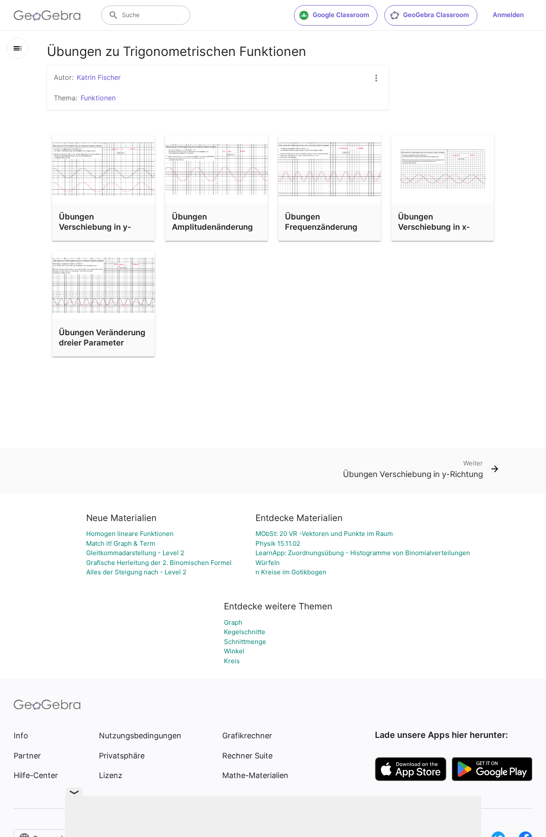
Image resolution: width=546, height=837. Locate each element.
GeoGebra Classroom (436, 15)
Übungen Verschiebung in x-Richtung (434, 227)
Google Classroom (341, 15)
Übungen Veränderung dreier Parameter (102, 337)
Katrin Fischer (99, 77)
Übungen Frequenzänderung (321, 221)
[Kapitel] (17, 48)
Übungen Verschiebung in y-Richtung (95, 227)
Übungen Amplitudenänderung (212, 221)
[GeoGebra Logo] (47, 15)
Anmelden (508, 15)
